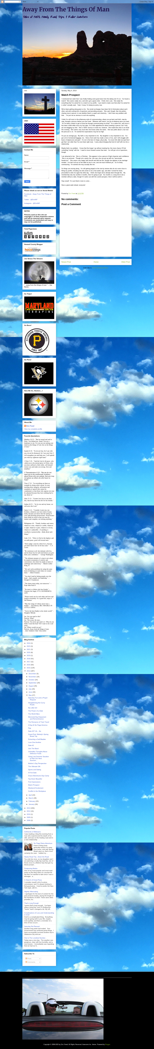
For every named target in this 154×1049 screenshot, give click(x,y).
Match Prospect (33, 785)
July (30, 689)
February (32, 801)
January (32, 804)
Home (96, 262)
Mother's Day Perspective (37, 763)
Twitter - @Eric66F (31, 199)
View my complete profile (33, 429)
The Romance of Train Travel (38, 722)
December (33, 674)
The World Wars (34, 714)
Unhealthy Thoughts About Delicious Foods (37, 752)
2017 (29, 662)
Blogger (107, 1044)
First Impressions (34, 782)
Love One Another (34, 742)
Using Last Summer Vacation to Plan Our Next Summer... (38, 758)
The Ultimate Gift (34, 766)
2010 (29, 814)
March (31, 798)
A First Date (32, 773)
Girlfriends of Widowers (32, 832)
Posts (29, 958)
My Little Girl (32, 708)
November (33, 677)
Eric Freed (30, 426)
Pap (29, 728)
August (31, 686)
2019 (29, 655)
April (30, 795)
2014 (29, 671)
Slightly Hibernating (31, 891)
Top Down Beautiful (35, 779)
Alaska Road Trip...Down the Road (36, 857)
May (30, 695)
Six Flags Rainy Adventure (43, 843)
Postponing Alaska (30, 868)
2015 (29, 668)
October (32, 680)
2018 (29, 659)
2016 (29, 665)
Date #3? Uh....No (34, 731)
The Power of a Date (35, 711)
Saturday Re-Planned (32, 926)
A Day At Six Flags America (37, 725)
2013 (29, 808)
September (33, 683)
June (31, 692)
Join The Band (33, 748)
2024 (29, 643)
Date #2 (31, 745)
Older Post (125, 262)
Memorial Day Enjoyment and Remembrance (37, 718)
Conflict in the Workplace (37, 791)
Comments (31, 962)
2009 (29, 817)
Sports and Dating (34, 770)
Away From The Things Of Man (65, 9)
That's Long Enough (31, 903)
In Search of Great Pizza (33, 880)
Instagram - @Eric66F (32, 203)
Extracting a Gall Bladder (37, 739)
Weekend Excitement (35, 788)
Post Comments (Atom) (100, 268)
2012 (29, 811)
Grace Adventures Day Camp (38, 776)
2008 (29, 820)
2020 (29, 652)
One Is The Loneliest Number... (35, 938)
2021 (29, 649)
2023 (29, 646)
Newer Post (66, 262)
